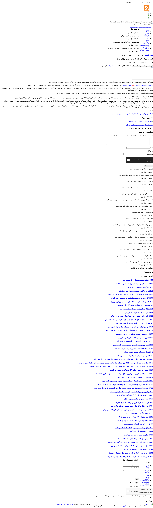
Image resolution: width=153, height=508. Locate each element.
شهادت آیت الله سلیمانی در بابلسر (139, 413)
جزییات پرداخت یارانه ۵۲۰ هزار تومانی (137, 312)
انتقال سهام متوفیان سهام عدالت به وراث (136, 309)
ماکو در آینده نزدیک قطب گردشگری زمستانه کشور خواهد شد (129, 330)
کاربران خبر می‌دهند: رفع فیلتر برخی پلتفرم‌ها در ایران (132, 298)
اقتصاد (147, 31)
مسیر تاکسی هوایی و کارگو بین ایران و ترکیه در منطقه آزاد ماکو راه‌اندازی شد (124, 374)
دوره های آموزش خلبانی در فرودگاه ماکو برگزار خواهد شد (130, 327)
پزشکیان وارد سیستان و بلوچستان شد (141, 27)
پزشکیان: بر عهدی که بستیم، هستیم (138, 287)
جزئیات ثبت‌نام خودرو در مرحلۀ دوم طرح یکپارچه (134, 402)
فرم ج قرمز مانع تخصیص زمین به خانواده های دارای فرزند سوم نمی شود (125, 384)
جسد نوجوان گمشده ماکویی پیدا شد (138, 449)
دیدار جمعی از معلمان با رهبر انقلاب (138, 399)
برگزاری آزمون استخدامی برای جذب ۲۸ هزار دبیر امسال (131, 392)
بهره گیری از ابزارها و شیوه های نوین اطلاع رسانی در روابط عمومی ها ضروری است (121, 366)
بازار (148, 33)
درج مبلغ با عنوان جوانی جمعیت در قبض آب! (135, 377)
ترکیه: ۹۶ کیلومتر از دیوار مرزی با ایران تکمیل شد (133, 348)
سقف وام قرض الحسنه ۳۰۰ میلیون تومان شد (135, 420)
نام (151, 147)
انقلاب (147, 40)
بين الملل (146, 35)
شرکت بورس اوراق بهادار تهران (144, 113)
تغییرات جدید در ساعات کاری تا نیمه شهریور (135, 338)
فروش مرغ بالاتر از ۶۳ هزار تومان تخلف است (135, 438)
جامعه (147, 38)
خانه (152, 55)
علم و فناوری (145, 47)
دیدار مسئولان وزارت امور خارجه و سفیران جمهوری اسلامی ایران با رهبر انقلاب (123, 359)
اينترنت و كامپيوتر (144, 45)
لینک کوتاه (111, 65)
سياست (147, 36)
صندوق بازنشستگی (117, 113)
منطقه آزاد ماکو (144, 50)
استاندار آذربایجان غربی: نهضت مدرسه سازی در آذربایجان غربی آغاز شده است (123, 388)
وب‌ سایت (150, 154)
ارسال (136, 479)
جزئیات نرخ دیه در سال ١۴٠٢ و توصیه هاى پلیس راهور (132, 446)
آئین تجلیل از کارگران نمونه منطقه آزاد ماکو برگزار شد (132, 406)
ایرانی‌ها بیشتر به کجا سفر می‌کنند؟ (138, 435)
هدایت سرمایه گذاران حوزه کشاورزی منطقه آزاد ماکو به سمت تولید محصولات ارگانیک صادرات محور (115, 363)
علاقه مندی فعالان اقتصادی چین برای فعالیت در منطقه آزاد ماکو (129, 320)
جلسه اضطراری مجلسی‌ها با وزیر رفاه (139, 125)
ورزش (147, 41)
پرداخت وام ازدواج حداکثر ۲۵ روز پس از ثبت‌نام (134, 334)
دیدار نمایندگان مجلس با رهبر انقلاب (138, 352)
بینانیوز (125, 505)
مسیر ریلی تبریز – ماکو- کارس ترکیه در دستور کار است (131, 370)
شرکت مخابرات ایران (129, 113)
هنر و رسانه (146, 43)
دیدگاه (151, 144)
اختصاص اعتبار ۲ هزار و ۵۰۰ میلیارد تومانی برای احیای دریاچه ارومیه (127, 381)
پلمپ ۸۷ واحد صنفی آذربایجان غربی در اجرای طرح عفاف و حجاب (128, 410)
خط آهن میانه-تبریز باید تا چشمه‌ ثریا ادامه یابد (135, 341)
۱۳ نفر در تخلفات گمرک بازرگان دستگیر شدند (135, 395)
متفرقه (147, 48)
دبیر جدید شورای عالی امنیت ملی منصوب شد (135, 356)
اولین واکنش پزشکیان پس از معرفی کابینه (136, 291)
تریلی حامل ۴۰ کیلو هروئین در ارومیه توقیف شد (134, 323)
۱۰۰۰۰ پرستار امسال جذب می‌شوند (138, 424)
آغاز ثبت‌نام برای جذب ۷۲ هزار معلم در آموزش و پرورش (131, 302)
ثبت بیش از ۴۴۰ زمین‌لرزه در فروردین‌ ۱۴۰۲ (135, 417)
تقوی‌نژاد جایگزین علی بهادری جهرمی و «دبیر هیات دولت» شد (129, 294)
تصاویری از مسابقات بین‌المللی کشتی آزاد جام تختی (133, 345)
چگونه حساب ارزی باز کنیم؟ (141, 431)
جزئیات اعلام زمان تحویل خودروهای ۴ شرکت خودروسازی (130, 442)
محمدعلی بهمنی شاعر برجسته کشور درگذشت (134, 284)
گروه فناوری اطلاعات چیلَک (65, 504)
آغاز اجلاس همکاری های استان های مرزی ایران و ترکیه (131, 316)
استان (147, 30)
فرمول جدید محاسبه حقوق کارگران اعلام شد (135, 305)
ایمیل (151, 151)
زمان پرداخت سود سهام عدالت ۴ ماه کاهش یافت (134, 428)
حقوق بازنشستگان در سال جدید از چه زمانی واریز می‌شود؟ (130, 456)
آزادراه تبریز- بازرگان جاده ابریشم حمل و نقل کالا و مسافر (130, 453)
